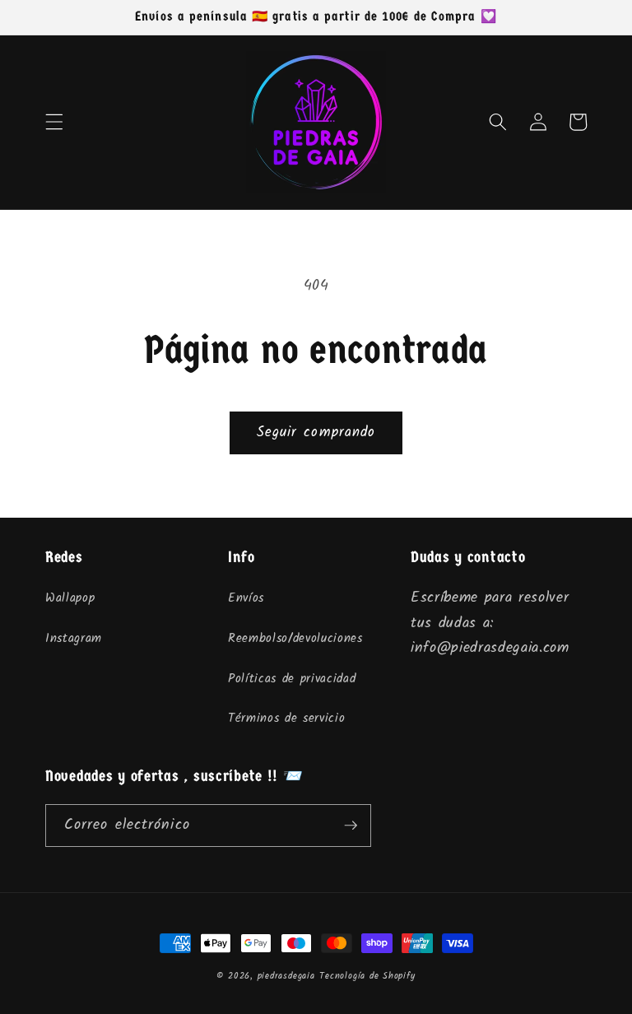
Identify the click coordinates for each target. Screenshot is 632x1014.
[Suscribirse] (350, 825)
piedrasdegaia (286, 976)
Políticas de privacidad (292, 679)
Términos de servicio (286, 718)
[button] (54, 122)
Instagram (73, 639)
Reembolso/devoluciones (295, 639)
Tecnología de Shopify (367, 976)
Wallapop (70, 598)
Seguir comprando (316, 432)
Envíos (246, 598)
